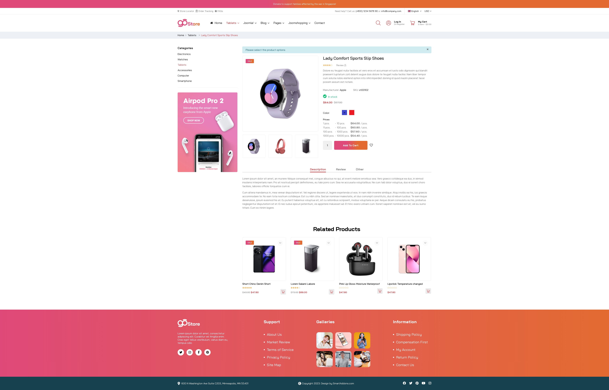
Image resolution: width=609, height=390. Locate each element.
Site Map (274, 365)
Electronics (184, 54)
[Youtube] (423, 383)
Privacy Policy (278, 357)
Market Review (278, 342)
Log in (397, 21)
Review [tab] (341, 169)
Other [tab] (360, 169)
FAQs (220, 11)
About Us (274, 334)
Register (401, 24)
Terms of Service (280, 349)
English (415, 11)
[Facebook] (198, 352)
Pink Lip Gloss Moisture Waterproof (359, 283)
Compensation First (412, 342)
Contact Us (405, 365)
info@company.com (391, 11)
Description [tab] (318, 169)
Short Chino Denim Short (256, 283)
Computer (183, 75)
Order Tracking (205, 11)
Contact (319, 23)
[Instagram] (190, 352)
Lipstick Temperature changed (405, 283)
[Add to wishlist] (371, 145)
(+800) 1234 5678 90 (367, 11)
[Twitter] (181, 352)
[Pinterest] (207, 352)
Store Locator (187, 11)
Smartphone (185, 80)
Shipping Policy (409, 334)
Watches (183, 59)
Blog (263, 23)
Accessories (185, 70)
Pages (277, 23)
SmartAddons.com (343, 383)
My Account (405, 349)
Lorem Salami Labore (303, 283)
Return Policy (407, 357)
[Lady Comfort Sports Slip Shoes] (253, 146)
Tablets (231, 23)
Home (218, 23)
